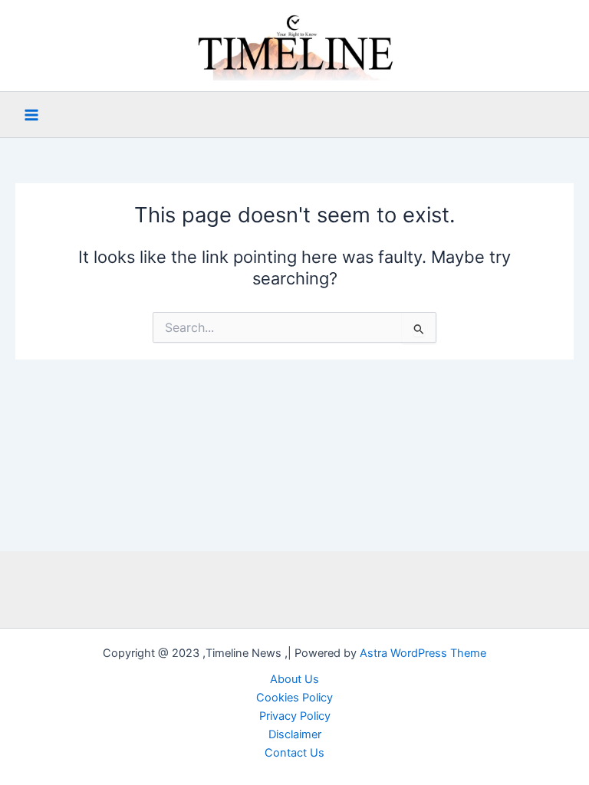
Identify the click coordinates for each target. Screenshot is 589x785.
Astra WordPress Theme (423, 653)
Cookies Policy (294, 698)
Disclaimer (294, 734)
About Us (294, 679)
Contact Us (294, 753)
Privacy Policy (295, 716)
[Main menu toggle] (31, 115)
